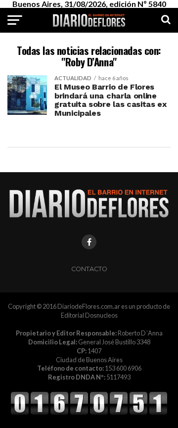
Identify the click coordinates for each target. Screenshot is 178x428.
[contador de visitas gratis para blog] (89, 413)
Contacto (89, 269)
